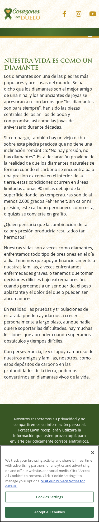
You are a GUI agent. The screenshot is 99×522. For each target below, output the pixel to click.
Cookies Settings (49, 496)
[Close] (92, 452)
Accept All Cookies (49, 512)
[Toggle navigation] (90, 38)
